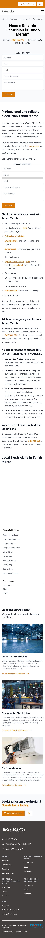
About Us (5, 906)
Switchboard (10, 249)
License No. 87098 (9, 914)
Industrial (5, 861)
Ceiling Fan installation (14, 236)
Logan (26, 867)
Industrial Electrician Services (13, 674)
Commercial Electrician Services (14, 730)
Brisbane (27, 871)
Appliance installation (14, 262)
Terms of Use (21, 932)
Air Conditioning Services (12, 785)
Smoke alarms (11, 241)
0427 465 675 (18, 40)
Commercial (6, 865)
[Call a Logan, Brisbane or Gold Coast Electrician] (29, 813)
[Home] (3, 19)
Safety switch (11, 290)
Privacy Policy (8, 932)
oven (28, 262)
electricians (34, 146)
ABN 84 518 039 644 (10, 910)
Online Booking (28, 4)
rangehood (18, 265)
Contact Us (8, 94)
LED (25, 228)
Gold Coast (28, 863)
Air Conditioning (8, 873)
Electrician (6, 869)
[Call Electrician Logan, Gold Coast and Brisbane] (40, 4)
